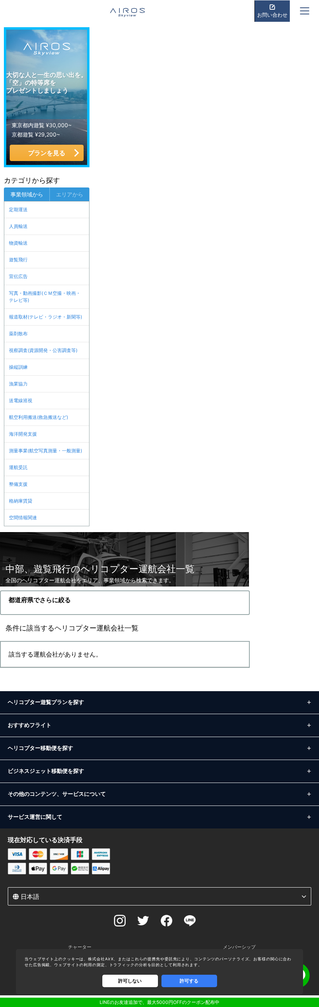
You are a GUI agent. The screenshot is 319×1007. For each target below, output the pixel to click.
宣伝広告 (18, 276)
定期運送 (18, 209)
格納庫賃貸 (20, 501)
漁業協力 (18, 384)
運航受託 (18, 467)
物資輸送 (18, 243)
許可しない (130, 981)
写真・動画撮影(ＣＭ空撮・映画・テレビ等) (45, 296)
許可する (189, 981)
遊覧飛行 (18, 260)
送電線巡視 (20, 400)
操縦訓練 (18, 367)
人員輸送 (18, 226)
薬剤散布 (18, 333)
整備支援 (18, 484)
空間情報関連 (23, 517)
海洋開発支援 (23, 434)
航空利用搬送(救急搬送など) (38, 417)
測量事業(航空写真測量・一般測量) (45, 451)
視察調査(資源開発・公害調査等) (43, 350)
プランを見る (46, 153)
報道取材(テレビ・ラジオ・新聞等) (45, 317)
